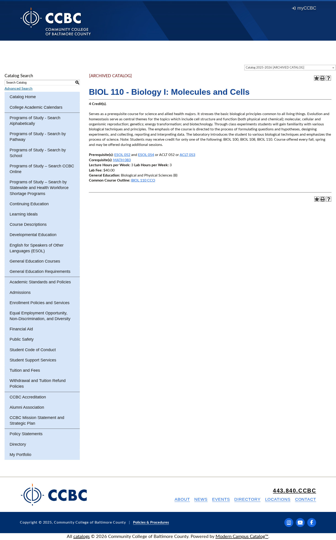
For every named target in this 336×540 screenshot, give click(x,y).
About (182, 499)
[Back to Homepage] (55, 21)
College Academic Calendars (36, 107)
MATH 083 (122, 160)
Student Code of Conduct (33, 350)
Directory (18, 444)
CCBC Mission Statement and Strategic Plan (37, 420)
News (201, 499)
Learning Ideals (24, 214)
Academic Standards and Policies (40, 282)
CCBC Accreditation (28, 397)
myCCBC (306, 8)
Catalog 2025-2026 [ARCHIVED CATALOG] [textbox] (275, 67)
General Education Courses (35, 261)
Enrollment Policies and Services (39, 302)
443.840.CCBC (294, 490)
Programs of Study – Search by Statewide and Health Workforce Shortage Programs (39, 188)
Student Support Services (33, 360)
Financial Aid (21, 329)
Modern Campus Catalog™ (242, 536)
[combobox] (290, 67)
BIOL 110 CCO (143, 180)
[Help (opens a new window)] (328, 78)
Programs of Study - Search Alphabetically (35, 121)
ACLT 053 (187, 155)
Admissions (20, 292)
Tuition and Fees (25, 370)
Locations (278, 499)
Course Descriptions (28, 224)
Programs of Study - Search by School (38, 153)
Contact (305, 499)
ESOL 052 (122, 155)
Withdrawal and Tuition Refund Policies (38, 383)
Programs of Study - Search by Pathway (38, 137)
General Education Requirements (40, 271)
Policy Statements (26, 434)
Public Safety (22, 339)
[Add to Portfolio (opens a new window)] (316, 78)
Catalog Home (23, 97)
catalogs (81, 536)
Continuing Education (29, 204)
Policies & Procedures (151, 522)
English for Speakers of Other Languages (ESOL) (37, 248)
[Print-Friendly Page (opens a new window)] (322, 78)
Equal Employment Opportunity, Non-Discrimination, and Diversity (40, 316)
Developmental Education (33, 234)
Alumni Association (27, 407)
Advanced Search (18, 88)
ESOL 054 (146, 155)
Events (221, 499)
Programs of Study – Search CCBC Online (42, 169)
